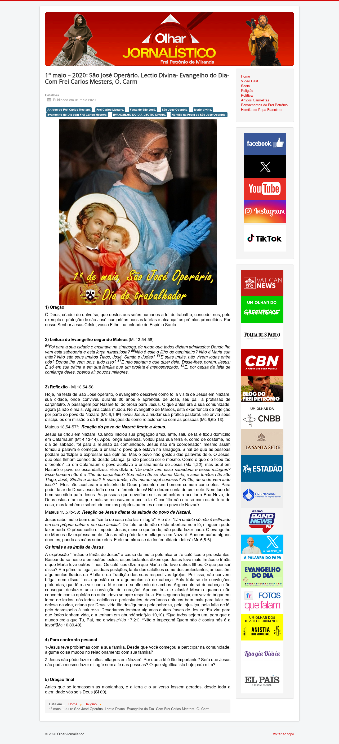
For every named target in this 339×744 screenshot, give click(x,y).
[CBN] (262, 361)
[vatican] (262, 282)
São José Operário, (175, 109)
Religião (247, 90)
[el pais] (262, 679)
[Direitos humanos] (262, 626)
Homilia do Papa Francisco (261, 109)
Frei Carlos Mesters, (110, 109)
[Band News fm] (262, 520)
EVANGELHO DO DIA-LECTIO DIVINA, (139, 114)
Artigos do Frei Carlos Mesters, (69, 109)
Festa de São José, (143, 109)
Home (245, 76)
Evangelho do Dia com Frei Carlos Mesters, (77, 114)
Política (247, 95)
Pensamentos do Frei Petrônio (264, 104)
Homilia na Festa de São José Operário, (199, 114)
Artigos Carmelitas (255, 100)
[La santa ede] (262, 441)
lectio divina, (203, 109)
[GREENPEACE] (262, 308)
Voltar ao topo (283, 733)
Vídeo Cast (249, 81)
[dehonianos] (262, 573)
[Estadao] (262, 467)
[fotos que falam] (262, 600)
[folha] (262, 335)
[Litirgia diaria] (262, 653)
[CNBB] (262, 414)
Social (246, 85)
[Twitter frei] (262, 547)
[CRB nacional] (262, 494)
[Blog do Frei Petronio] (262, 388)
